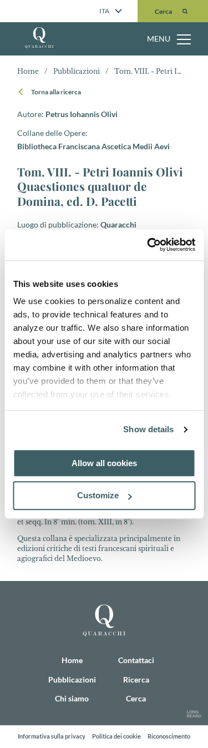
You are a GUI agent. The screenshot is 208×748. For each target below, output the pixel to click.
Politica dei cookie (116, 736)
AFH (46, 106)
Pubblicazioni (68, 58)
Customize (98, 496)
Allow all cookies (104, 463)
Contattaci (59, 154)
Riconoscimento (169, 736)
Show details (148, 429)
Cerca (136, 698)
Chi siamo (59, 82)
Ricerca (52, 130)
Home (50, 34)
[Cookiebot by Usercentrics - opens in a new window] (148, 244)
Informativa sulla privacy (51, 736)
